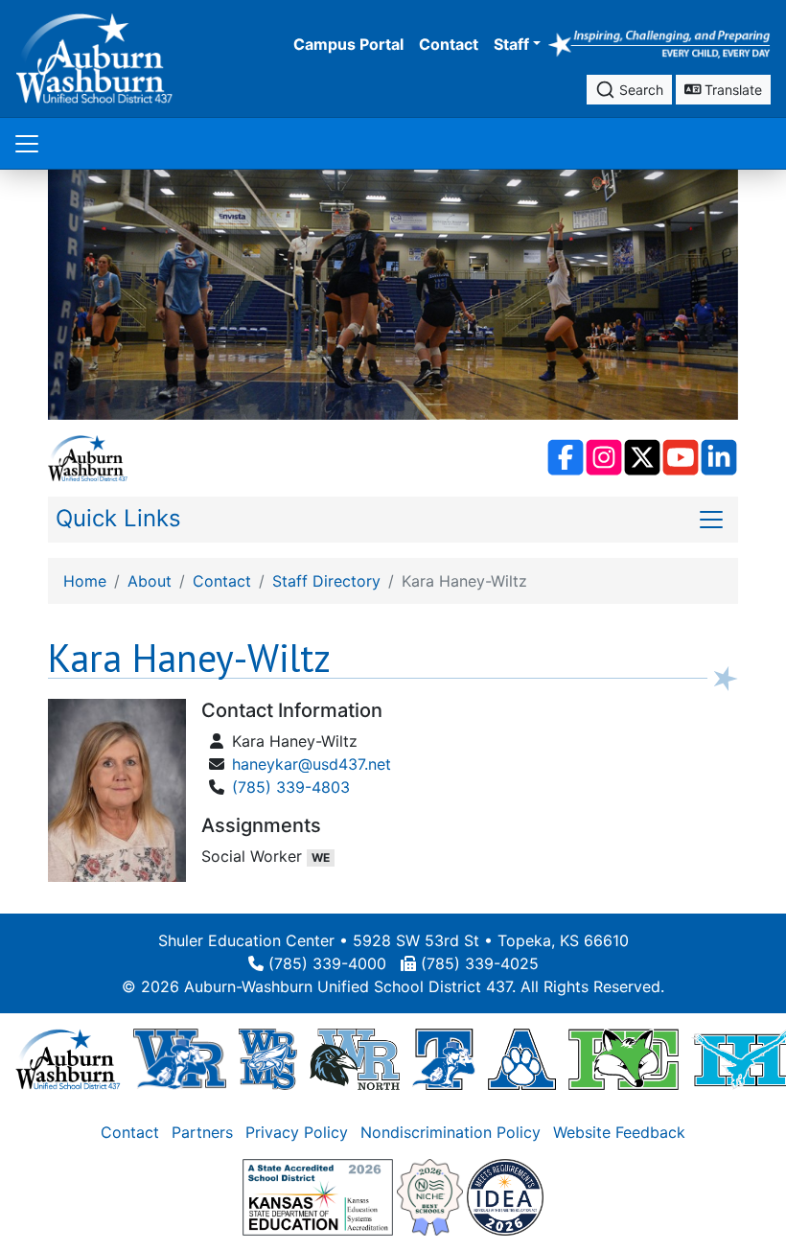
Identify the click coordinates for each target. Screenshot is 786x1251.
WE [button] (321, 857)
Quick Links (118, 518)
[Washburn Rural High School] (179, 1058)
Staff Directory (326, 581)
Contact (448, 44)
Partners (202, 1132)
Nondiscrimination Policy (450, 1132)
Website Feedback (619, 1132)
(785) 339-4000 (327, 963)
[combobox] (629, 89)
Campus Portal (348, 44)
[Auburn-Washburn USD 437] (68, 1058)
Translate (731, 89)
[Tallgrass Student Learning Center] (443, 1058)
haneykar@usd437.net (311, 764)
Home (84, 581)
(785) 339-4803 (291, 787)
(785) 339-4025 (480, 963)
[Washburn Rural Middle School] (268, 1058)
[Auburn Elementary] (522, 1058)
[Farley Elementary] (623, 1058)
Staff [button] (511, 44)
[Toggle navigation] (27, 143)
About (149, 581)
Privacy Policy (296, 1132)
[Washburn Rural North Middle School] (355, 1058)
